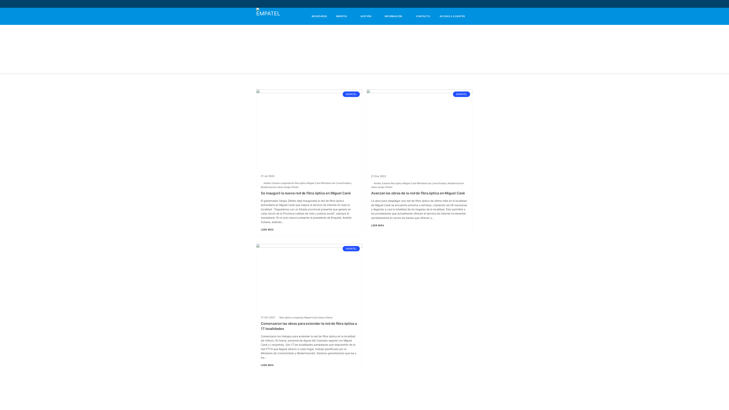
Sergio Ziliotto (291, 187)
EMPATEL (341, 16)
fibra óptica (301, 183)
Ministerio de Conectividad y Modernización (440, 183)
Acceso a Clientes (452, 16)
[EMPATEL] (268, 16)
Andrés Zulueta (272, 183)
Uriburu (329, 317)
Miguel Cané (314, 183)
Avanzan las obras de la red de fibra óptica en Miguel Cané (418, 193)
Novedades (319, 16)
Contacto (422, 16)
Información (393, 16)
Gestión (366, 16)
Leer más (267, 230)
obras (280, 187)
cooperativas (287, 183)
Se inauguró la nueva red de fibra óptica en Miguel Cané (306, 193)
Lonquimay (298, 317)
